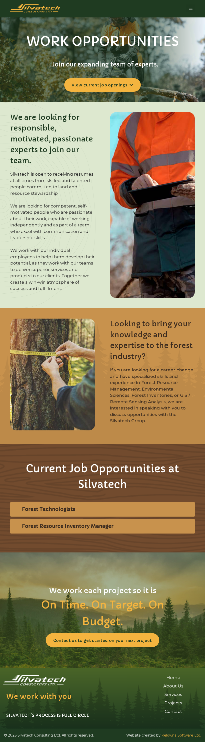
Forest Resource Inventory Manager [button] (68, 526)
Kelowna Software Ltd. (181, 735)
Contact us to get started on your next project (102, 640)
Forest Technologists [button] (48, 509)
